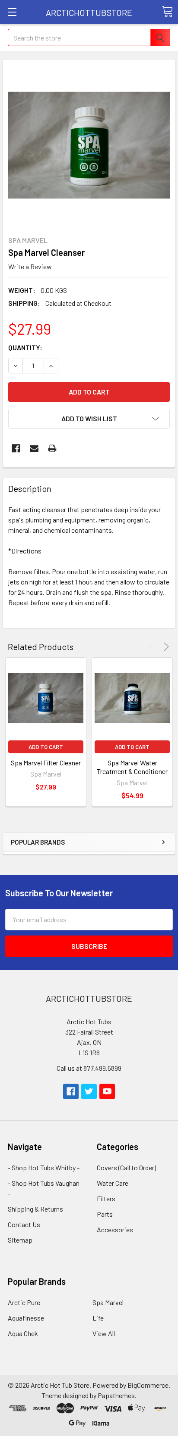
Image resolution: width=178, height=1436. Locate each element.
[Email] (34, 448)
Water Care (112, 1183)
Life (98, 1318)
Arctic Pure (24, 1302)
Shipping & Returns (35, 1209)
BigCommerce (147, 1385)
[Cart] (167, 11)
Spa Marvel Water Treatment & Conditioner (132, 766)
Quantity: (25, 347)
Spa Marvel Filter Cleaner (46, 762)
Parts (105, 1214)
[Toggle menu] (12, 12)
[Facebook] (16, 448)
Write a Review (30, 266)
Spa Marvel (108, 1302)
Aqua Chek (23, 1333)
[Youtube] (107, 1091)
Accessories (115, 1229)
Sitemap (20, 1240)
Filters (106, 1198)
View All (103, 1333)
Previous (154, 646)
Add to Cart (46, 746)
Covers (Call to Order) (126, 1167)
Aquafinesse (26, 1318)
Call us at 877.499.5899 (89, 1068)
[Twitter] (89, 1091)
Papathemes (116, 1395)
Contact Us (24, 1224)
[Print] (52, 448)
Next (164, 646)
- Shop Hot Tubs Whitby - (43, 1167)
